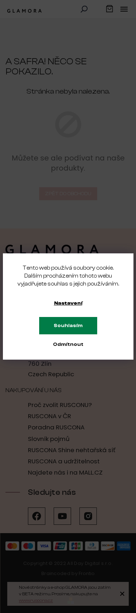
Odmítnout (68, 344)
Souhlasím (68, 326)
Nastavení (68, 303)
